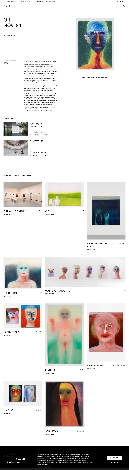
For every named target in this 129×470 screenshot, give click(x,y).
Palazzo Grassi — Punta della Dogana (46, 1)
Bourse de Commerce (26, 1)
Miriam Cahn (9, 35)
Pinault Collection (11, 1)
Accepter (114, 458)
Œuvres (12, 6)
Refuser (114, 463)
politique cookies (42, 464)
